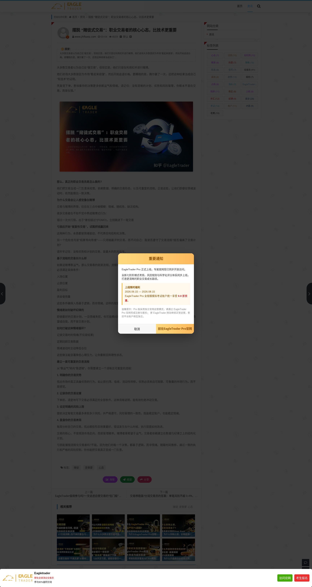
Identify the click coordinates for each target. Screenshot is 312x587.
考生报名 (302, 578)
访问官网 (285, 578)
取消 (137, 329)
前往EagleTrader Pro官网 (175, 329)
